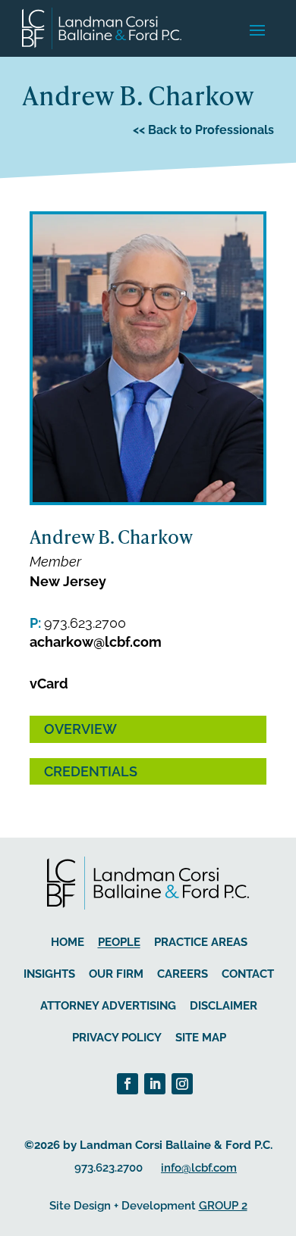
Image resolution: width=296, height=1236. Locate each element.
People (119, 942)
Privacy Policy (117, 1037)
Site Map (200, 1037)
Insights (49, 974)
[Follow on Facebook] (127, 1083)
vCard (49, 683)
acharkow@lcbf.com (96, 642)
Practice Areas (200, 942)
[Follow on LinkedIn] (154, 1083)
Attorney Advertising (108, 1006)
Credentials (90, 771)
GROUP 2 (223, 1206)
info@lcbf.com (199, 1168)
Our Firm (116, 974)
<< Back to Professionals (203, 130)
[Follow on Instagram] (182, 1083)
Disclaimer (223, 1006)
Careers (182, 974)
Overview (80, 729)
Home (67, 942)
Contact (248, 974)
